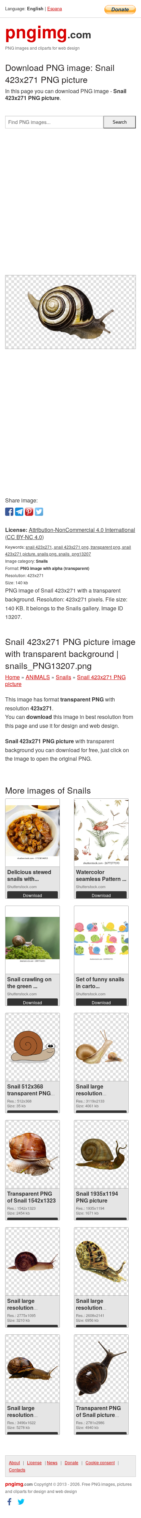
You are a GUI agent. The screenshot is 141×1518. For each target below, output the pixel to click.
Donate (71, 1462)
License (34, 1462)
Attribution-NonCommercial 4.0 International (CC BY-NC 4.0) (70, 533)
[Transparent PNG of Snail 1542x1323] (32, 1154)
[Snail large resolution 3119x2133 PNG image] (101, 1047)
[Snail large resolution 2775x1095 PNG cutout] (32, 1261)
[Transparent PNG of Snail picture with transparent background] (101, 1368)
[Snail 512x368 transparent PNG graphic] (32, 1047)
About (14, 1462)
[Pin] (29, 512)
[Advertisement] (70, 204)
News (52, 1462)
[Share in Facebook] (9, 512)
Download (32, 895)
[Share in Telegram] (19, 512)
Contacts (17, 1469)
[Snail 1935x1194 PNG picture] (101, 1154)
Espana (54, 8)
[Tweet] (39, 512)
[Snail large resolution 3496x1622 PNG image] (32, 1368)
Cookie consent (100, 1462)
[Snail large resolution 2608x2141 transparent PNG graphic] (101, 1261)
